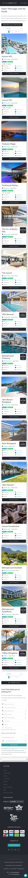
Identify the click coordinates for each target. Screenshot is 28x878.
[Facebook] (9, 849)
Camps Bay (7, 317)
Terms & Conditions (8, 792)
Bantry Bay (7, 59)
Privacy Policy (22, 748)
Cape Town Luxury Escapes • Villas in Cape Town (14, 862)
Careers (5, 776)
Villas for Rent (6, 773)
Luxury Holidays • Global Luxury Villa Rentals (13, 865)
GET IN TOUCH (14, 845)
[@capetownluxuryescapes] (12, 849)
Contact (5, 784)
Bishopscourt (8, 361)
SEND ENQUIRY (14, 745)
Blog (4, 790)
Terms (18, 748)
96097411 (19, 811)
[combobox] (14, 735)
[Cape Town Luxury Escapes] (9, 3)
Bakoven (6, 188)
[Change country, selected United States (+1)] (3, 727)
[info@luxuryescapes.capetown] (15, 849)
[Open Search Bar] (21, 3)
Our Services (6, 778)
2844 (8, 811)
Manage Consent (21, 868)
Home (5, 770)
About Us (5, 781)
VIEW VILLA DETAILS (14, 73)
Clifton (6, 446)
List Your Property (7, 787)
